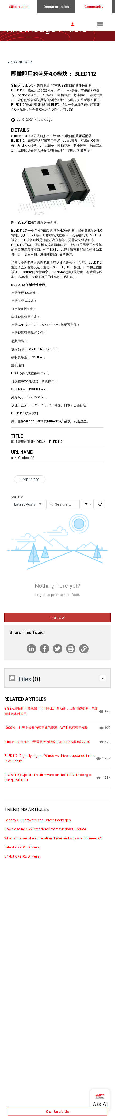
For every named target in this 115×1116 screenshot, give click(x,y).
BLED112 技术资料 (24, 413)
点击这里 (80, 421)
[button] (103, 678)
